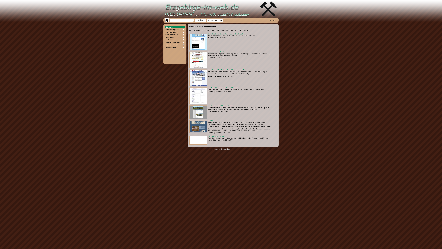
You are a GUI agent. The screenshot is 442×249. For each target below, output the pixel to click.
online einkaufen (171, 32)
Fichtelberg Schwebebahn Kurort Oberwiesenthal (226, 70)
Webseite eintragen (215, 20)
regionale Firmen (172, 45)
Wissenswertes (171, 47)
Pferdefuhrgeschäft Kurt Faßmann (220, 106)
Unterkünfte (170, 37)
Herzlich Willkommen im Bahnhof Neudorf (223, 88)
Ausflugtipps (170, 40)
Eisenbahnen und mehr (216, 52)
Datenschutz (225, 149)
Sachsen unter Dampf (216, 136)
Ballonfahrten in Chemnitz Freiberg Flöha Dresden (226, 34)
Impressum (216, 149)
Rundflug (211, 121)
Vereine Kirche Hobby (173, 42)
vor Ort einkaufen (172, 35)
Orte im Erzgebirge (172, 30)
